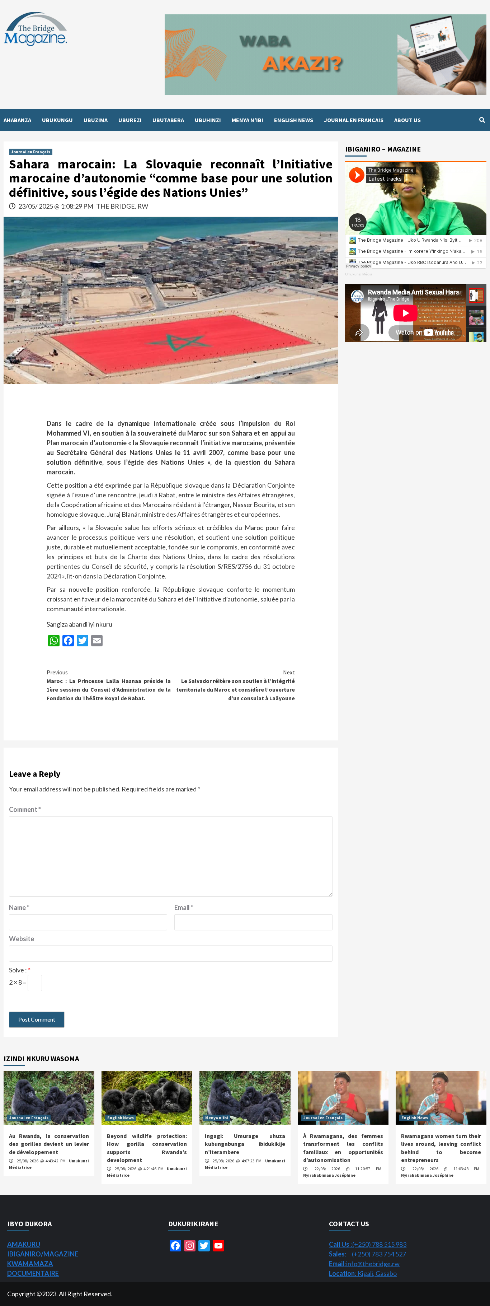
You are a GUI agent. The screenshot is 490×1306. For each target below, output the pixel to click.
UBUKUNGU (57, 120)
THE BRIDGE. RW (122, 206)
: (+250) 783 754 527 (367, 1254)
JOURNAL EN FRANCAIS (353, 120)
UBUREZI (130, 120)
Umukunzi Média (358, 274)
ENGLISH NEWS (293, 120)
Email (183, 907)
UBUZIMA (96, 120)
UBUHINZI (208, 120)
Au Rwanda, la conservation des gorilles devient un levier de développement (49, 1144)
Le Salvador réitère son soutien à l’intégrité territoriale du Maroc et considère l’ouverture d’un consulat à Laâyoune (235, 685)
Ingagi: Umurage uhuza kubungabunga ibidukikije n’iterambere (245, 1144)
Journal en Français (30, 151)
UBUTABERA (168, 120)
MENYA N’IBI (247, 120)
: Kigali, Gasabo (363, 1273)
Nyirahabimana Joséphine (329, 1175)
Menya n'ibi (216, 1117)
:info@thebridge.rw (364, 1264)
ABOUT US (407, 120)
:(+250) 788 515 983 (367, 1244)
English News (120, 1117)
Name (19, 907)
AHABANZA (17, 120)
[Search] (481, 120)
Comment (25, 809)
